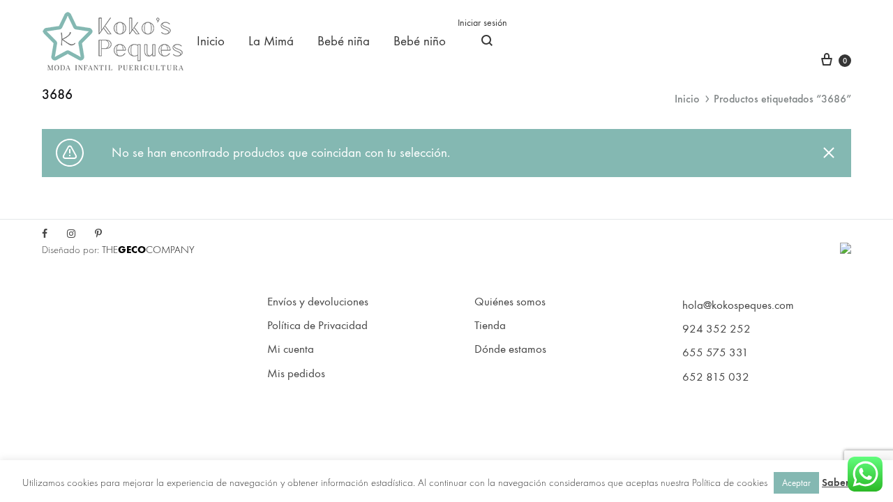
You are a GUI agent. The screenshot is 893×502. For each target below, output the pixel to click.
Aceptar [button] (796, 483)
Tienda (490, 326)
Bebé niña (343, 41)
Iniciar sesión (482, 23)
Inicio (211, 41)
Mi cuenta (290, 349)
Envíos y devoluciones (317, 302)
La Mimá (271, 41)
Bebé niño (419, 41)
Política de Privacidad (317, 326)
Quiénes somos (510, 302)
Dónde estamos (510, 349)
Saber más (846, 482)
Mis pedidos (296, 374)
